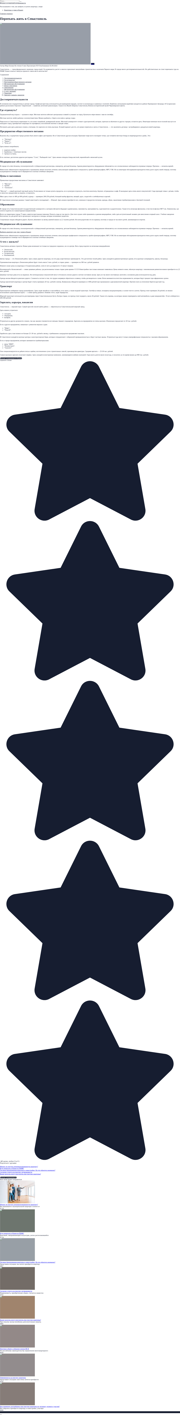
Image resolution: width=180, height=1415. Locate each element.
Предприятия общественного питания (17, 82)
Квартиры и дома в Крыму (13, 10)
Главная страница (6, 14)
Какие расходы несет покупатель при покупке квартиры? (20, 1174)
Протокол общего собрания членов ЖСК (14, 1349)
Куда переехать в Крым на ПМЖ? (12, 1168)
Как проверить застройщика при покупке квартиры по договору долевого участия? (30, 1406)
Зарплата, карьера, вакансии (14, 95)
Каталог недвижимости (8, 1177)
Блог (92, 64)
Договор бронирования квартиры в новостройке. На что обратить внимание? (27, 1170)
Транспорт (8, 93)
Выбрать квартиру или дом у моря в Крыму (15, 232)
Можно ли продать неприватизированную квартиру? (19, 1166)
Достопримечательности (13, 78)
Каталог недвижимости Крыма (11, 358)
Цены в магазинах (10, 86)
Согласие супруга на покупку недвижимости (16, 1172)
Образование (8, 87)
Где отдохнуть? (9, 80)
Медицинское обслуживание (14, 84)
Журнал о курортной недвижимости (13, 3)
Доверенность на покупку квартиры (13, 1378)
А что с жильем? (10, 91)
